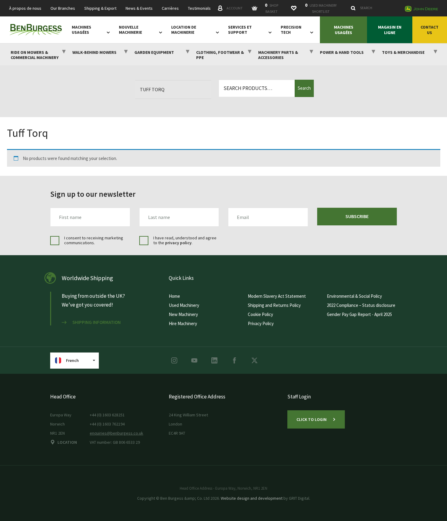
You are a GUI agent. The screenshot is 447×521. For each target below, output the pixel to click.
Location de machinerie (183, 30)
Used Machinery (184, 305)
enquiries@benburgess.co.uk (116, 433)
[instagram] (174, 360)
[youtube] (194, 360)
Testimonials (199, 8)
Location (67, 442)
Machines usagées (81, 30)
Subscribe (357, 216)
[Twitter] (254, 360)
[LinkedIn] (214, 360)
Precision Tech (291, 30)
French (72, 360)
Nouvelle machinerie (130, 30)
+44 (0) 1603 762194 (107, 424)
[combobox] (374, 8)
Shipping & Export (100, 8)
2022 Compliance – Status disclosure (361, 305)
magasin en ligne (389, 29)
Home (174, 296)
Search (304, 88)
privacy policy (178, 242)
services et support (240, 30)
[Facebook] (234, 360)
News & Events (139, 8)
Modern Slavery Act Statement (277, 296)
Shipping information (96, 322)
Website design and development (251, 498)
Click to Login (311, 419)
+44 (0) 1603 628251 (107, 415)
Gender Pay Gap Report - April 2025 (359, 314)
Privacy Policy (261, 323)
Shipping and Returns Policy (274, 305)
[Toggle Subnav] (107, 32)
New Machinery (183, 314)
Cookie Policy (260, 314)
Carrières (170, 8)
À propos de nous (25, 8)
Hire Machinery (183, 323)
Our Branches (62, 8)
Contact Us (429, 29)
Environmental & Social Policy (354, 296)
